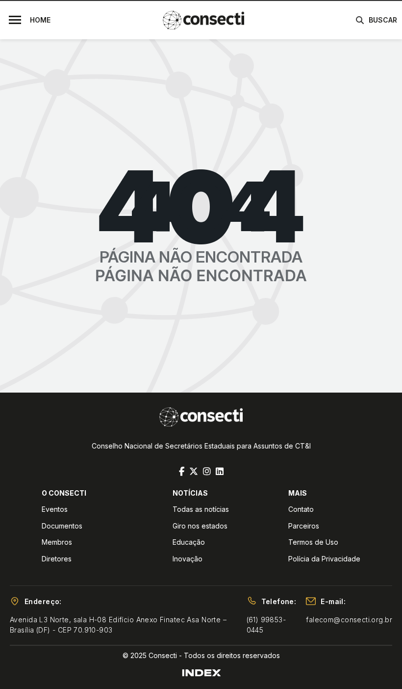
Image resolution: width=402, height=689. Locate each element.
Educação (189, 542)
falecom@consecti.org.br (349, 619)
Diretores (57, 559)
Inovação (187, 559)
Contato (301, 509)
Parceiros (303, 526)
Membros (57, 542)
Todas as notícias (201, 509)
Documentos (62, 526)
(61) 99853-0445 (266, 624)
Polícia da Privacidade (324, 559)
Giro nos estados (200, 526)
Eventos (55, 509)
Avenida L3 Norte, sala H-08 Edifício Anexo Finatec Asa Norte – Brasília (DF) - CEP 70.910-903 (118, 624)
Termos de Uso (313, 542)
